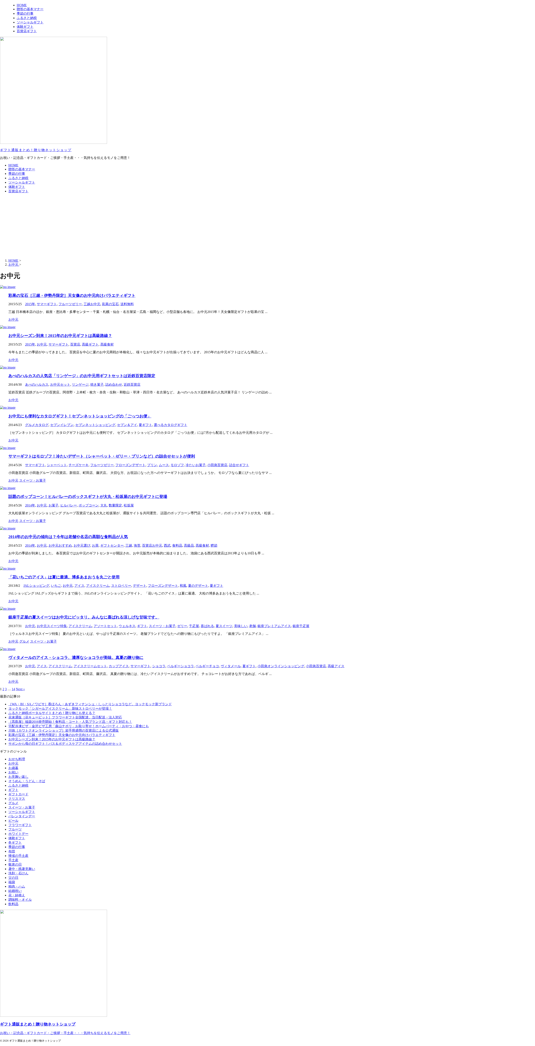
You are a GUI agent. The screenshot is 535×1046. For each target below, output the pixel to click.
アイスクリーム (98, 585)
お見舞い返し (18, 776)
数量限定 (115, 505)
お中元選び (82, 545)
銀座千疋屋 (301, 626)
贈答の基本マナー (21, 169)
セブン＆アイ (127, 425)
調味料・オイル (20, 899)
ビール (13, 820)
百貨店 (75, 344)
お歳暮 (13, 768)
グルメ (13, 803)
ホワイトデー (18, 834)
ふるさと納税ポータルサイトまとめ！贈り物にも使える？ (51, 713)
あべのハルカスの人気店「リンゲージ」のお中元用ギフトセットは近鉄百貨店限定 (81, 376)
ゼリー (182, 626)
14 (13, 689)
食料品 (177, 545)
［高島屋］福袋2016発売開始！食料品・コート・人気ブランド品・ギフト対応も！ (70, 721)
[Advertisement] (267, 226)
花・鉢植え (16, 895)
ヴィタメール (231, 666)
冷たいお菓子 (196, 465)
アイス (79, 585)
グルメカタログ (36, 425)
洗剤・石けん (18, 873)
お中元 (42, 344)
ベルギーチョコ (207, 666)
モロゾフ (177, 465)
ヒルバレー (68, 505)
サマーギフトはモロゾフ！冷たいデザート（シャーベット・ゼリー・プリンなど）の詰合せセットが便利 (101, 456)
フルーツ (15, 829)
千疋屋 (194, 626)
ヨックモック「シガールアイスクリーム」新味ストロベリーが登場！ (60, 708)
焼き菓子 (97, 384)
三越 (128, 545)
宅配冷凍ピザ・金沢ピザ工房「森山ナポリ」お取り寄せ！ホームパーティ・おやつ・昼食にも (78, 726)
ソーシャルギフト (21, 182)
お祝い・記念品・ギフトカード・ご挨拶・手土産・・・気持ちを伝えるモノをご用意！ (65, 1033)
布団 (11, 851)
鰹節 (214, 545)
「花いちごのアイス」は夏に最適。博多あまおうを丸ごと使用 (64, 577)
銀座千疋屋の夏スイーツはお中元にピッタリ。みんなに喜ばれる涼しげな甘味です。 (83, 617)
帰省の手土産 (18, 855)
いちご (56, 585)
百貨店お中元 (152, 545)
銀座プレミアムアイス (274, 626)
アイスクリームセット (90, 666)
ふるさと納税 (18, 178)
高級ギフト (90, 344)
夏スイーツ (224, 626)
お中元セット (60, 384)
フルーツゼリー (70, 304)
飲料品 (13, 904)
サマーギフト (47, 304)
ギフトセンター (112, 545)
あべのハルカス (36, 384)
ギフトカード (18, 794)
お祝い (13, 772)
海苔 (137, 545)
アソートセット (105, 626)
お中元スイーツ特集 (52, 626)
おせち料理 (16, 759)
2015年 (30, 304)
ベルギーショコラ (180, 666)
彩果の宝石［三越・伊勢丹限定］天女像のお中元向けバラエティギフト (71, 295)
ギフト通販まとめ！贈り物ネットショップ (35, 150)
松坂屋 (129, 505)
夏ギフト (145, 425)
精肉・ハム (16, 886)
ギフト (142, 626)
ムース (164, 465)
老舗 (252, 626)
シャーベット (57, 465)
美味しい (240, 626)
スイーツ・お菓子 (162, 626)
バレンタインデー (21, 816)
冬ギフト (15, 842)
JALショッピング (36, 585)
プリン (152, 465)
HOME (13, 165)
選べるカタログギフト (170, 425)
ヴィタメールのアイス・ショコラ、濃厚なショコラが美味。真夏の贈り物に (75, 657)
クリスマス (16, 798)
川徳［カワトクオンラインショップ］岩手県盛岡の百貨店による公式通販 (63, 730)
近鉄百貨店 (132, 384)
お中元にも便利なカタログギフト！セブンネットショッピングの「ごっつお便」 (79, 416)
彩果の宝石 (110, 304)
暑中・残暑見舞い (21, 869)
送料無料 (127, 304)
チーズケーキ (79, 465)
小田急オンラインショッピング (280, 666)
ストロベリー (121, 585)
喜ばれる (207, 626)
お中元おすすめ (60, 545)
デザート (139, 585)
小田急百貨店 (217, 465)
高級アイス (336, 666)
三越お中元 (92, 304)
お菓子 (53, 505)
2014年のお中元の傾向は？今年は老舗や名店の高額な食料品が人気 (68, 536)
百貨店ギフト (18, 191)
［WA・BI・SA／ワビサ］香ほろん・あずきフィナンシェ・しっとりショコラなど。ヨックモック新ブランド (90, 704)
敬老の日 (15, 864)
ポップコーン (89, 505)
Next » (20, 689)
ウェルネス (127, 626)
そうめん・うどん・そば (26, 781)
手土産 (13, 860)
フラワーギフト (20, 825)
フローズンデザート (130, 465)
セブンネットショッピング (95, 425)
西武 (167, 545)
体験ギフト (16, 187)
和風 (183, 585)
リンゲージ (80, 384)
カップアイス (119, 666)
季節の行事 (16, 173)
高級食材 (107, 344)
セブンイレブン (62, 425)
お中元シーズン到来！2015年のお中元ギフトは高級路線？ (60, 335)
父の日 (13, 877)
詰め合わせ (113, 384)
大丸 (103, 505)
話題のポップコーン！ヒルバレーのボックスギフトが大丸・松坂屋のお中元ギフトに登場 (87, 496)
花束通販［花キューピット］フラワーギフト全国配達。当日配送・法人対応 (65, 717)
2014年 (30, 505)
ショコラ (159, 666)
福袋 (11, 882)
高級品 (189, 545)
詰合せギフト (239, 465)
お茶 (95, 545)
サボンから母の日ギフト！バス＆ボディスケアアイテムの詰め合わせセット (65, 743)
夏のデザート (198, 585)
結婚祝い (15, 891)
